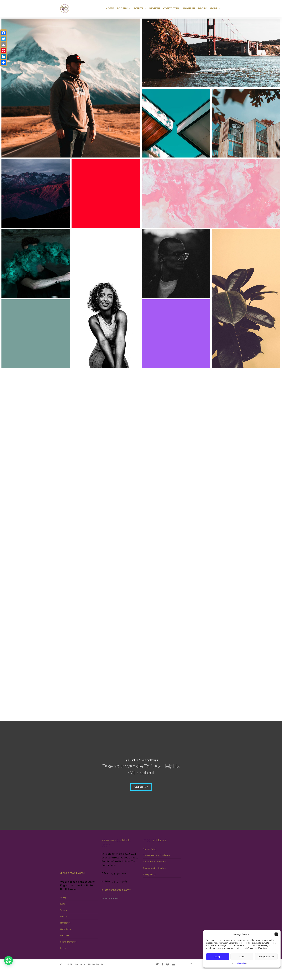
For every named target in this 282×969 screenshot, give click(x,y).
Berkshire (64, 935)
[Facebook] (3, 33)
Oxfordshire (65, 929)
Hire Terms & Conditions (154, 861)
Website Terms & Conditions (156, 855)
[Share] (3, 62)
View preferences (266, 956)
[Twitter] (3, 39)
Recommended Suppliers (154, 868)
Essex (63, 948)
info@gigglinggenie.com (116, 889)
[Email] (3, 45)
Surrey (63, 897)
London (64, 916)
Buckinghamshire (68, 941)
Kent (62, 903)
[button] (276, 934)
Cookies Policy (149, 849)
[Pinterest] (3, 51)
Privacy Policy (149, 874)
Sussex (63, 910)
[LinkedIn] (3, 56)
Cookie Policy (240, 963)
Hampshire (65, 922)
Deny (242, 956)
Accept (217, 956)
